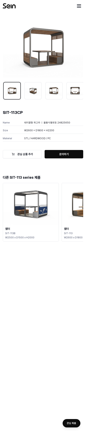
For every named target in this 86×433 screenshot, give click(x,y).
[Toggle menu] (79, 6)
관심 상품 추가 (25, 154)
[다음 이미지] (77, 47)
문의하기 (64, 154)
